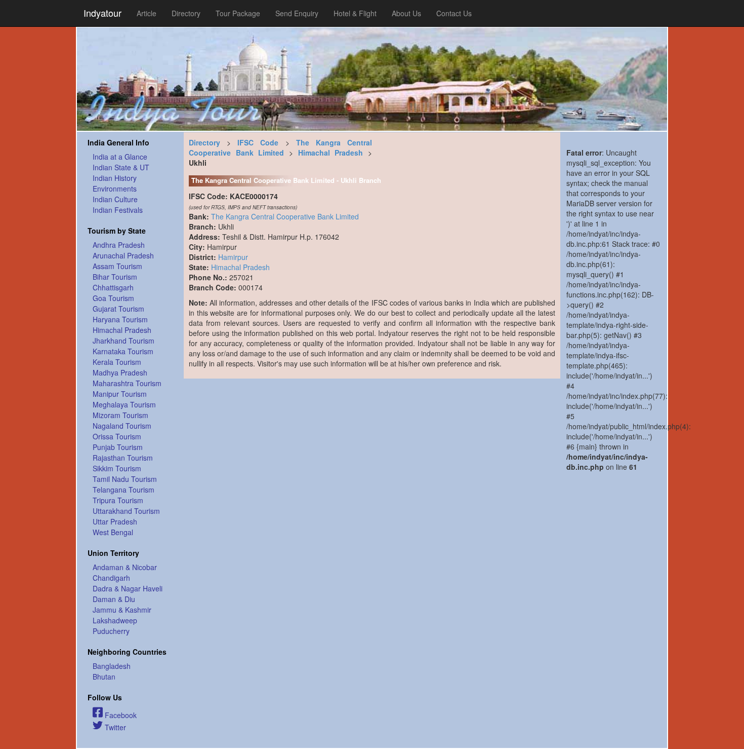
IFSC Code (257, 142)
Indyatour (102, 12)
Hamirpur (233, 257)
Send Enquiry (296, 13)
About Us (406, 13)
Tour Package (238, 13)
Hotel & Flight (355, 13)
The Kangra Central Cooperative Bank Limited (280, 147)
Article (146, 13)
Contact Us (454, 13)
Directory (186, 13)
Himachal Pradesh (330, 152)
